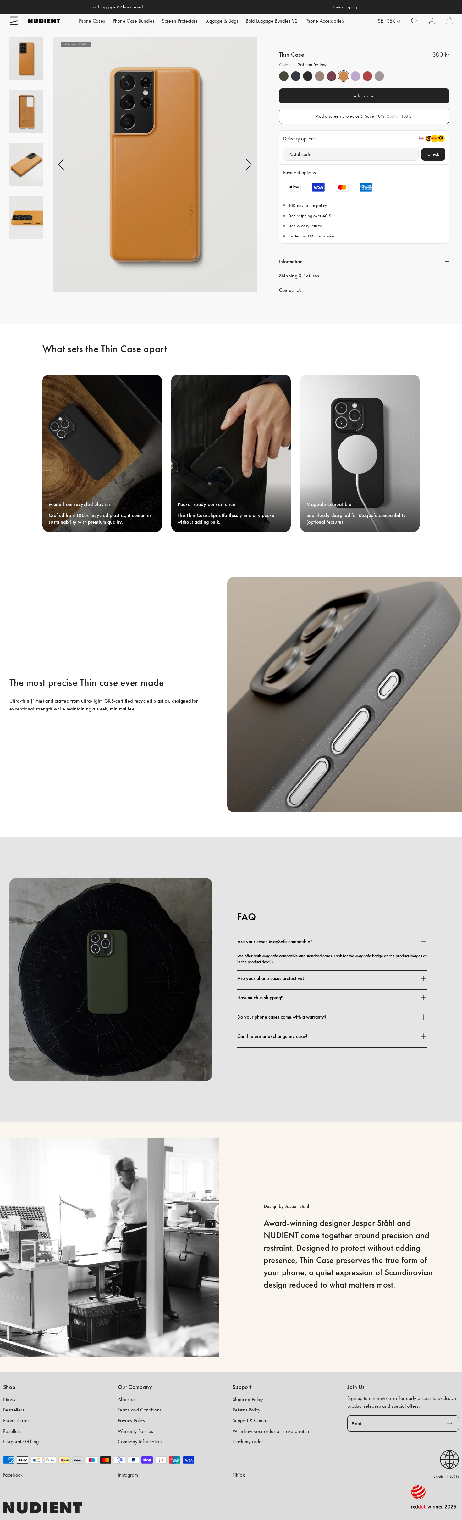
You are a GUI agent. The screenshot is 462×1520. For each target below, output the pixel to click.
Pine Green (284, 76)
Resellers (12, 1431)
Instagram (128, 1475)
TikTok (239, 1475)
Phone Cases (92, 21)
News (9, 1399)
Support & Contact (251, 1420)
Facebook (13, 1475)
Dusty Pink (319, 76)
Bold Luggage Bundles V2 (272, 21)
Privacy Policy (131, 1420)
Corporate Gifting (21, 1441)
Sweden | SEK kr (446, 1476)
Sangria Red (331, 76)
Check (433, 154)
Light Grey (379, 76)
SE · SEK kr (389, 21)
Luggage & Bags (221, 21)
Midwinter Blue (295, 76)
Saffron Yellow (343, 76)
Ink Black (307, 76)
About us (126, 1399)
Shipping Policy (248, 1399)
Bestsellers (14, 1409)
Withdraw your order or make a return (272, 1431)
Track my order (248, 1441)
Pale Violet (355, 76)
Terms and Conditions (140, 1409)
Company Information (140, 1441)
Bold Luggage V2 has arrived (117, 7)
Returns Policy (246, 1409)
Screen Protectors (179, 21)
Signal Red (367, 76)
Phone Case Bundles (134, 21)
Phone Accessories (324, 21)
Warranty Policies (135, 1431)
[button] (14, 21)
